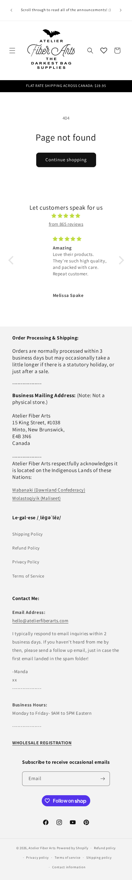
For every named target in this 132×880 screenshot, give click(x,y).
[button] (12, 50)
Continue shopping (66, 159)
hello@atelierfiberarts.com (40, 620)
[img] (66, 216)
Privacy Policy (25, 562)
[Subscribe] (103, 778)
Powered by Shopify (72, 848)
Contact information (68, 867)
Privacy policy (37, 857)
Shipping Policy (27, 534)
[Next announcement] (120, 10)
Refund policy (105, 848)
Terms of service (67, 857)
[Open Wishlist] (104, 50)
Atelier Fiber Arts (42, 848)
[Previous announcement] (11, 10)
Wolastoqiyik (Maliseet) (36, 498)
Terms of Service (28, 576)
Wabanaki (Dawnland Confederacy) (48, 490)
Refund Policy (26, 548)
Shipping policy (99, 857)
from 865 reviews (66, 224)
